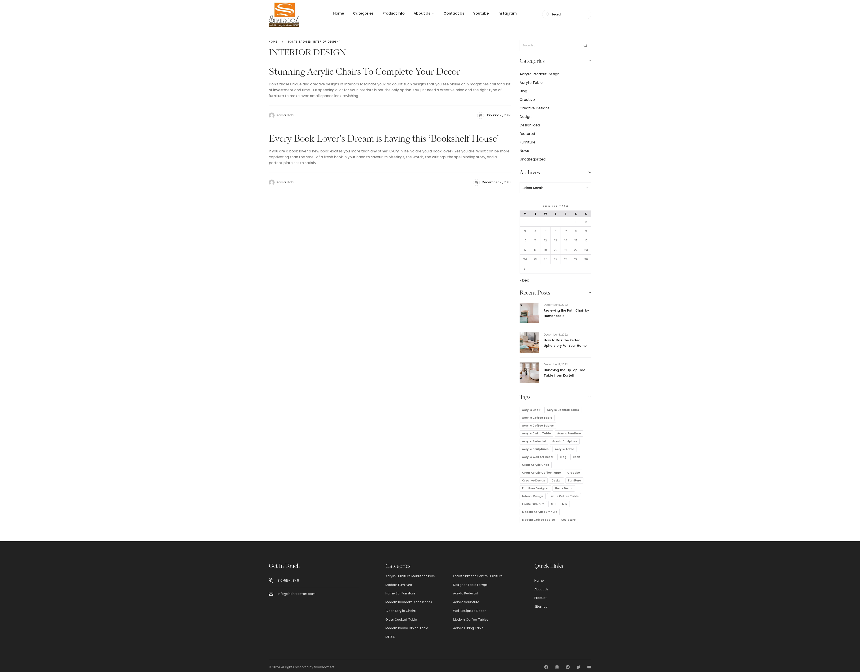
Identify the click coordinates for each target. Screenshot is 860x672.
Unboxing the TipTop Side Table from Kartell (564, 373)
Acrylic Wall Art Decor (537, 457)
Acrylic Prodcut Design (539, 74)
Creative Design (533, 480)
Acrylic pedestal (534, 441)
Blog (523, 91)
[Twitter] (578, 667)
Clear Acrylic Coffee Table (541, 473)
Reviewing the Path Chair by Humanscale (566, 313)
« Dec (524, 280)
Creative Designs (534, 108)
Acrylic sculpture (564, 441)
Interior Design (532, 496)
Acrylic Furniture (569, 433)
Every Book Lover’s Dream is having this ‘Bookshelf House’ (384, 139)
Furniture (527, 142)
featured (527, 133)
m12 (564, 504)
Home (273, 41)
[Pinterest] (568, 667)
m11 (553, 504)
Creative (527, 99)
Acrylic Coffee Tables (538, 425)
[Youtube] (589, 667)
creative (573, 473)
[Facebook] (546, 667)
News (524, 150)
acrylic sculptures (535, 449)
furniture (574, 480)
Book (576, 457)
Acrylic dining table (536, 433)
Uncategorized (533, 159)
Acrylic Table (531, 82)
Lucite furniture (533, 504)
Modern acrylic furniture (539, 512)
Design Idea (530, 125)
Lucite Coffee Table (564, 496)
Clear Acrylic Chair (535, 465)
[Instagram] (557, 667)
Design (525, 116)
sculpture (568, 520)
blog (563, 457)
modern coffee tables (538, 520)
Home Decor (563, 488)
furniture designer (535, 488)
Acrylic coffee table (537, 418)
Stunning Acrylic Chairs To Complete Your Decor (364, 72)
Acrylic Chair (531, 410)
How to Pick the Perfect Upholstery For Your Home (565, 343)
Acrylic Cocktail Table (563, 410)
